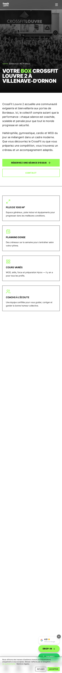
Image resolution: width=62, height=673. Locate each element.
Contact (31, 173)
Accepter (53, 669)
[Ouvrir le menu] (56, 4)
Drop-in (47, 648)
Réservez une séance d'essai (29, 162)
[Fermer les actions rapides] (59, 637)
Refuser (40, 669)
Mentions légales (23, 664)
